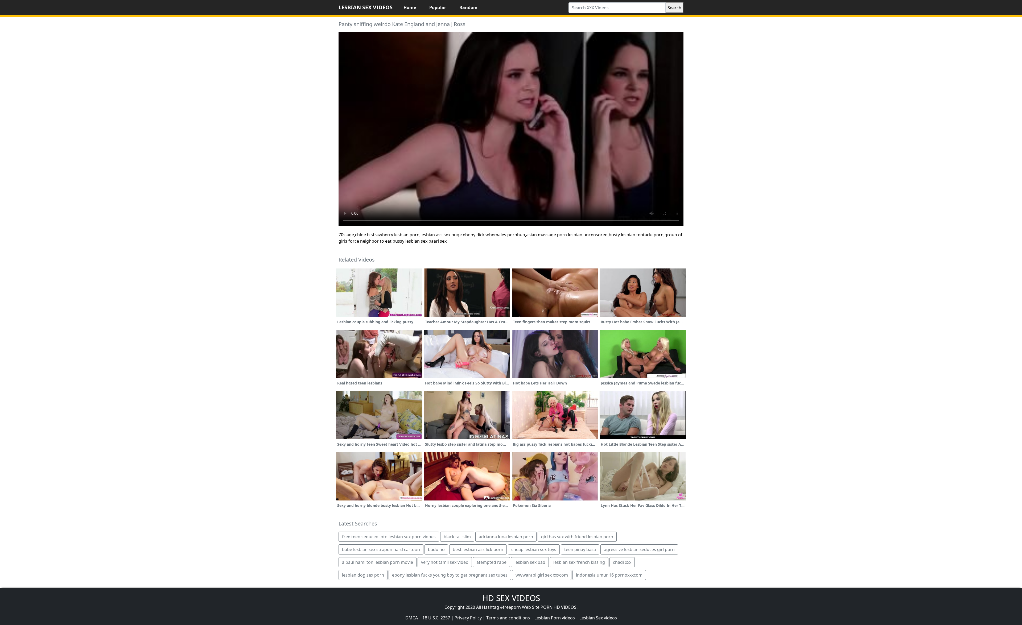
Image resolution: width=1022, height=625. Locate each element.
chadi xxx (622, 562)
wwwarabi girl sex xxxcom (542, 575)
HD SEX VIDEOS (511, 598)
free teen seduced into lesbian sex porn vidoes (389, 537)
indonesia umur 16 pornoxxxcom (609, 575)
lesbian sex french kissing (579, 562)
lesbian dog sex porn (363, 575)
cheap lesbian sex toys (533, 549)
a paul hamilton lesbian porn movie (377, 562)
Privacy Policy (468, 618)
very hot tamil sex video (444, 562)
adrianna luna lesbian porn (506, 537)
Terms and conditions (508, 618)
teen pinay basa (580, 549)
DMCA (411, 618)
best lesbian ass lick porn (478, 549)
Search (674, 8)
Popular (437, 7)
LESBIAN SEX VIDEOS (366, 7)
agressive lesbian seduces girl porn (639, 549)
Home (409, 7)
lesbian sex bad (529, 562)
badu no (436, 549)
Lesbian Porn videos (554, 618)
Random (468, 7)
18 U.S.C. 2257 (436, 618)
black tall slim (457, 537)
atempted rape (491, 562)
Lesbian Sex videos (598, 618)
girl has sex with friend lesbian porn (577, 537)
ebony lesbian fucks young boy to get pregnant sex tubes (450, 575)
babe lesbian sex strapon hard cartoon (381, 549)
